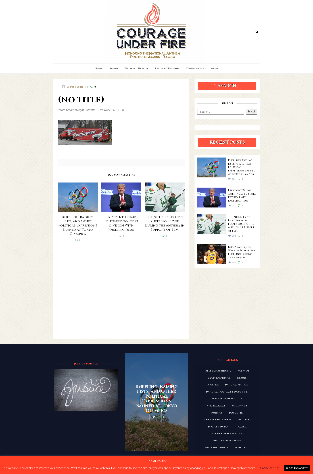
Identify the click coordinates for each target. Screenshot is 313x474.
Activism (243, 370)
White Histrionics (217, 447)
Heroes (242, 377)
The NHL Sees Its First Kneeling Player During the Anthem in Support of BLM (241, 223)
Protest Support (219, 426)
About (114, 68)
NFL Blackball (216, 405)
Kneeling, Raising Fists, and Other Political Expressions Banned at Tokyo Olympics (242, 167)
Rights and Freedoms (227, 440)
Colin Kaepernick (219, 377)
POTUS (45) (236, 412)
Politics (216, 412)
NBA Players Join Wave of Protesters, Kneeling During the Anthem (242, 252)
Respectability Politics (227, 433)
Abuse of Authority (218, 370)
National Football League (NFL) (227, 391)
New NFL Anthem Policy (227, 398)
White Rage (242, 447)
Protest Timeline (167, 68)
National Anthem (236, 384)
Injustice (213, 384)
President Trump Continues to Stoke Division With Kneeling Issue (242, 195)
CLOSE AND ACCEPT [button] (297, 468)
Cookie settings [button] (269, 468)
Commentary (195, 68)
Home (99, 68)
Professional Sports (218, 419)
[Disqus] (121, 292)
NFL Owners (240, 405)
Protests (244, 419)
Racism (242, 426)
